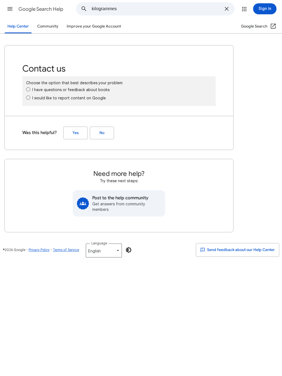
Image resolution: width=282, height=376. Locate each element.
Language (99, 243)
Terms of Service (66, 250)
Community (47, 26)
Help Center (18, 26)
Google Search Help (40, 9)
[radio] (28, 89)
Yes (75, 132)
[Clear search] (226, 8)
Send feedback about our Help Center (240, 249)
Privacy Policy (39, 250)
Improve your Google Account (94, 26)
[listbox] (104, 250)
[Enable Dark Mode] (128, 250)
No (101, 132)
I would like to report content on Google (69, 98)
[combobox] (156, 8)
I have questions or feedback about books (71, 89)
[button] (10, 8)
